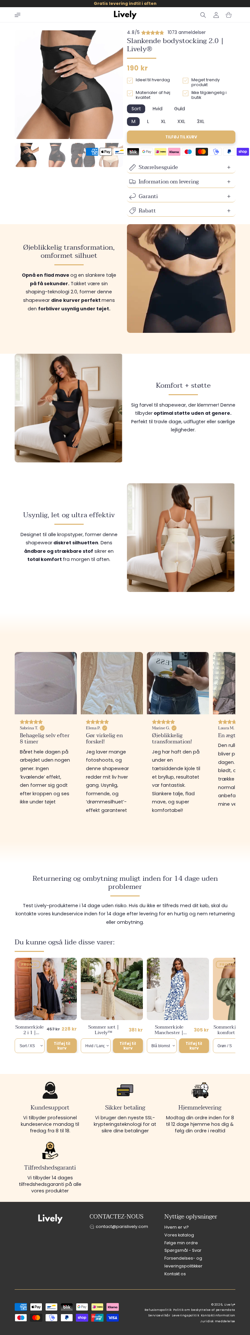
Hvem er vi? (176, 1227)
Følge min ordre (181, 1243)
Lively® (229, 1305)
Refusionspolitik (158, 1310)
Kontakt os (175, 1274)
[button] (17, 15)
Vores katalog (179, 1235)
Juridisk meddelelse (217, 1321)
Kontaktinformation (218, 1315)
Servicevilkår (159, 1315)
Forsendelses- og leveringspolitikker (183, 1262)
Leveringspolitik (185, 1315)
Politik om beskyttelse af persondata (204, 1310)
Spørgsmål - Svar (182, 1250)
